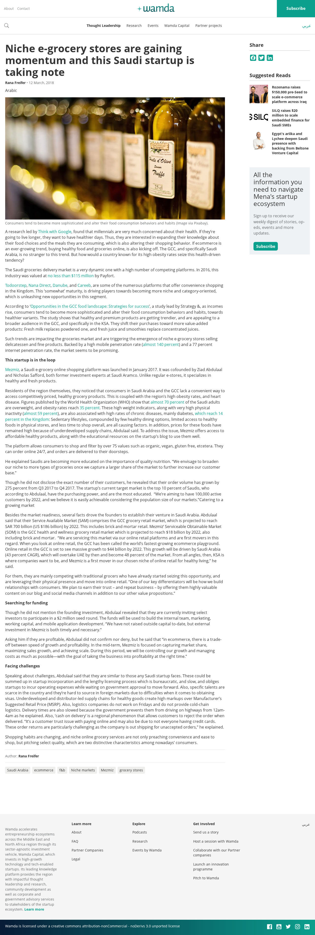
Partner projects (208, 25)
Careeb (84, 285)
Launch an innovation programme (211, 866)
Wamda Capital (176, 25)
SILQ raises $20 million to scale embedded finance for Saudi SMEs (291, 117)
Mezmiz (12, 369)
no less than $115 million (71, 275)
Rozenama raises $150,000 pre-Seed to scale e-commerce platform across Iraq (289, 94)
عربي (306, 26)
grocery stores (131, 770)
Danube (60, 285)
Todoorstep (16, 285)
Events (153, 25)
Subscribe (295, 8)
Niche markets (83, 770)
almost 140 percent (161, 344)
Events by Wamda (147, 850)
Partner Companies (87, 850)
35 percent (90, 407)
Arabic (11, 90)
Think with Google (54, 231)
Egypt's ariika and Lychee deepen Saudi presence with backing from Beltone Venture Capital (290, 143)
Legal (76, 859)
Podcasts (139, 832)
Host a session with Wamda (215, 841)
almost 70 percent (167, 402)
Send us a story (206, 832)
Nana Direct (40, 285)
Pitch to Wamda (206, 878)
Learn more (34, 909)
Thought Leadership (104, 25)
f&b (62, 770)
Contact (23, 8)
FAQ (75, 841)
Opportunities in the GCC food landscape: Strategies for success (90, 306)
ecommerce (43, 770)
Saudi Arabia (17, 770)
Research (134, 25)
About (9, 8)
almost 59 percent (41, 413)
